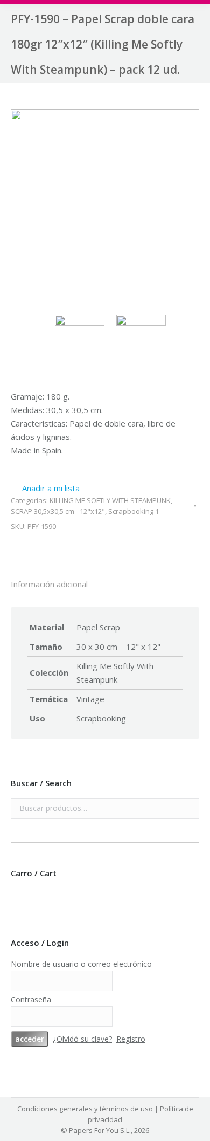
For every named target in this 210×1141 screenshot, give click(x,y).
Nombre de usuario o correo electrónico (81, 964)
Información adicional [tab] (49, 584)
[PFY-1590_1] (105, 205)
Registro (130, 1039)
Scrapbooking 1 (133, 511)
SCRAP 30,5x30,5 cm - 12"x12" (58, 511)
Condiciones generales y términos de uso (85, 1108)
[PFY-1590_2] (143, 340)
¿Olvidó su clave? (82, 1039)
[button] (45, 488)
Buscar (188, 808)
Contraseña (31, 999)
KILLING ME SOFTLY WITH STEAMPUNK (110, 500)
